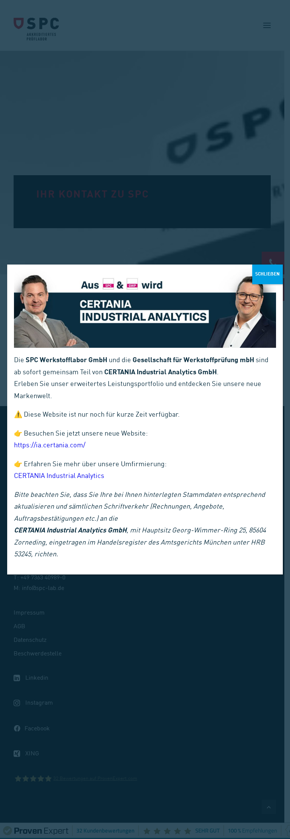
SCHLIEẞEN (267, 274)
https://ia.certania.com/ (49, 445)
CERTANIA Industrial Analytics (59, 476)
